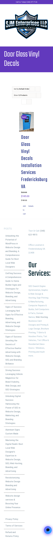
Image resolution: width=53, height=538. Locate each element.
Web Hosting (42, 317)
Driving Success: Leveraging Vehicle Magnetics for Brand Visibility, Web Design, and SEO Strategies (14, 380)
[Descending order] (37, 89)
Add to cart (24, 210)
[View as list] (29, 101)
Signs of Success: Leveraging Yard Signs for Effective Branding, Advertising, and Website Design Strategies (14, 318)
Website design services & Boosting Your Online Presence (12, 502)
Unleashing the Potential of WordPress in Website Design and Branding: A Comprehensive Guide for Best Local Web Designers (12, 251)
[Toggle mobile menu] (48, 41)
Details (30, 206)
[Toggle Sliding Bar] (43, 41)
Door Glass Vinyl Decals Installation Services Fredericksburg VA (34, 162)
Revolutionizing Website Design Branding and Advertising (12, 483)
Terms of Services (13, 525)
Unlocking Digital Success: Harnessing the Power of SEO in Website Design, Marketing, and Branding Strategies (13, 409)
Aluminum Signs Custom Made (12, 432)
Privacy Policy (11, 519)
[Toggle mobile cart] (39, 41)
